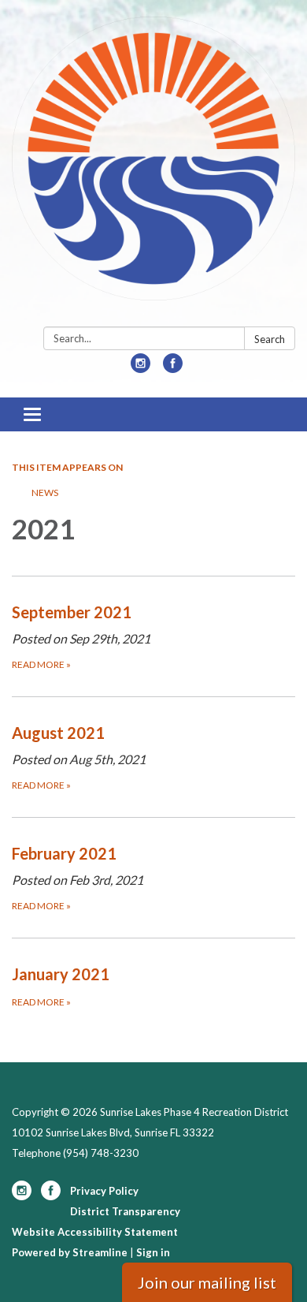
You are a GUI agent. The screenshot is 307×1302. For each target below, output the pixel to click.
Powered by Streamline (70, 1252)
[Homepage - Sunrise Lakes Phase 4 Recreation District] (153, 166)
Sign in (153, 1252)
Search (269, 339)
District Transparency (125, 1211)
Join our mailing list (207, 1282)
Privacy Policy (104, 1190)
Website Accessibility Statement (95, 1232)
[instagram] (140, 367)
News (44, 492)
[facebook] (173, 367)
